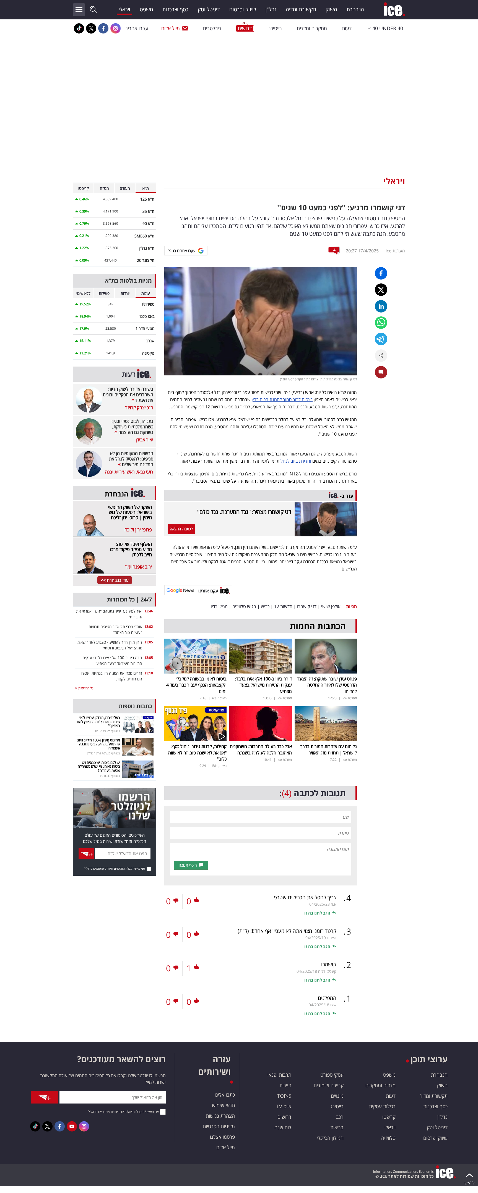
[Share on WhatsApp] (381, 322)
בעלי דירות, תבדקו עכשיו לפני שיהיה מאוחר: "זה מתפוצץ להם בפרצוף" (98, 721)
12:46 (148, 611)
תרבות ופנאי (279, 1074)
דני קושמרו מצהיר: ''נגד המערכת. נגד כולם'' (244, 512)
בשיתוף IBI (219, 765)
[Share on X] (381, 289)
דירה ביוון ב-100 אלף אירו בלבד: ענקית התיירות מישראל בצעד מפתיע (263, 685)
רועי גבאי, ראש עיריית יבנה (129, 472)
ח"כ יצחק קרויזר (139, 408)
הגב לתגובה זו (317, 913)
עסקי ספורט (332, 1074)
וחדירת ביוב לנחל (295, 461)
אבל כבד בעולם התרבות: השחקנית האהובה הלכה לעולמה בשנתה (261, 749)
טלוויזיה (388, 1138)
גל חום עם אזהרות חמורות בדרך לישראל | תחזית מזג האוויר (328, 749)
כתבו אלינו (225, 1094)
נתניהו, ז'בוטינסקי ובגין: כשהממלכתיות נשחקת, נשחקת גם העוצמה (132, 426)
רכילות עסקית (382, 1106)
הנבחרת (355, 9)
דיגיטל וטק (209, 9)
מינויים (337, 1095)
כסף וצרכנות (175, 9)
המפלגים (327, 998)
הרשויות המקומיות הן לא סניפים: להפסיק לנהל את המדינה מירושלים (131, 458)
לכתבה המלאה (181, 528)
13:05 (148, 642)
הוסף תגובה (188, 865)
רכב (340, 1116)
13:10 (148, 673)
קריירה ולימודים (329, 1085)
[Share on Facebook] (381, 273)
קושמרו (328, 964)
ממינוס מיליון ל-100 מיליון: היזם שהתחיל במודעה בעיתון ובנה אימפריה (98, 744)
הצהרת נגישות (220, 1115)
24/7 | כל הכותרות (129, 599)
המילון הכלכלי (330, 1138)
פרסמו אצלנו (222, 1136)
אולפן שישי (331, 606)
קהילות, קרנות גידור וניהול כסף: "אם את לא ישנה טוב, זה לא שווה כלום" (197, 752)
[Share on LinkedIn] (381, 306)
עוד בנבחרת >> (115, 580)
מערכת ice (395, 251)
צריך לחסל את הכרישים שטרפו (304, 897)
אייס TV (283, 1106)
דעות (347, 28)
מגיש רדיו (219, 606)
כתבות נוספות (135, 706)
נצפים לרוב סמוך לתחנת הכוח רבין (282, 399)
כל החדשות (85, 688)
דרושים (284, 1116)
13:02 (148, 626)
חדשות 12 (283, 606)
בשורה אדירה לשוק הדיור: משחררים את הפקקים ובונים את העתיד (128, 394)
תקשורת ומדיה (301, 9)
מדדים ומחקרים (380, 1085)
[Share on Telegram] (381, 339)
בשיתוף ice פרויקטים (107, 731)
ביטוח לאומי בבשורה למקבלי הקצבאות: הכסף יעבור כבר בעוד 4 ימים (196, 685)
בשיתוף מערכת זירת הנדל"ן (103, 753)
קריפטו (389, 1116)
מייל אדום (170, 28)
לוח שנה (282, 1127)
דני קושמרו (306, 606)
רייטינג (275, 28)
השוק (331, 9)
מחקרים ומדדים (312, 28)
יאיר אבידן (144, 440)
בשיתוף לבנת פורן (109, 776)
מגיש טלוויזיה (244, 606)
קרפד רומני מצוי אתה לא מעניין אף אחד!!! (287, 931)
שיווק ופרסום (242, 9)
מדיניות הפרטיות (219, 1126)
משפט (146, 9)
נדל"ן (271, 9)
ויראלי (124, 9)
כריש (265, 606)
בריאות (337, 1127)
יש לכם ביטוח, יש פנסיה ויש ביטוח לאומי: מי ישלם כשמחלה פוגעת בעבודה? (99, 766)
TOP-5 (284, 1095)
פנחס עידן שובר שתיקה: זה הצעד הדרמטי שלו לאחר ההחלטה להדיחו (327, 685)
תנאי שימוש (223, 1105)
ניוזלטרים (212, 28)
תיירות (285, 1085)
